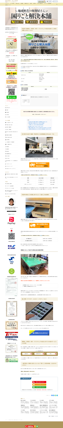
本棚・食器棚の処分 (52, 410)
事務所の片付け (38, 353)
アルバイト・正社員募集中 (47, 3)
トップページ (7, 3)
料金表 (31, 3)
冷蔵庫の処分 (23, 405)
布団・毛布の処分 (33, 410)
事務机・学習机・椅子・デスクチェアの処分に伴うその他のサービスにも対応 (40, 127)
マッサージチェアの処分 (53, 405)
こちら (22, 67)
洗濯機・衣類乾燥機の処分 (44, 405)
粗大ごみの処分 (23, 400)
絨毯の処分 (26, 353)
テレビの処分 (42, 400)
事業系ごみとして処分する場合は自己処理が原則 (36, 124)
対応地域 (34, 3)
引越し (51, 353)
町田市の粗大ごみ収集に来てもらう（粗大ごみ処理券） (37, 123)
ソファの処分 (23, 410)
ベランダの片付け (33, 400)
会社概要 (22, 3)
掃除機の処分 (32, 405)
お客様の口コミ (26, 3)
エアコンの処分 (51, 400)
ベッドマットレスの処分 (43, 410)
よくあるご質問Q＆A (40, 3)
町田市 (49, 416)
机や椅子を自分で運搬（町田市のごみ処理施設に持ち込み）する (38, 121)
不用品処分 (52, 416)
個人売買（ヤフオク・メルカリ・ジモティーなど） (36, 126)
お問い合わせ (17, 3)
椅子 (57, 416)
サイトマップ (31, 423)
